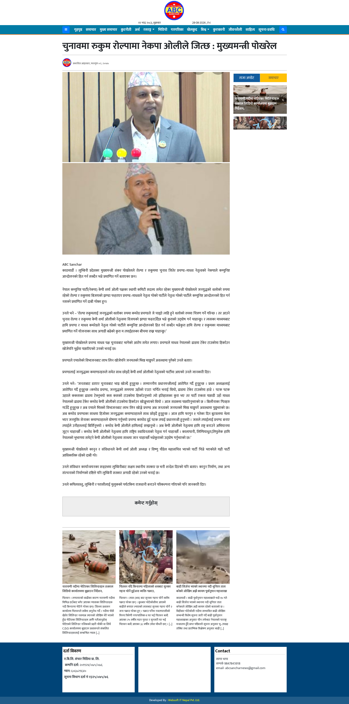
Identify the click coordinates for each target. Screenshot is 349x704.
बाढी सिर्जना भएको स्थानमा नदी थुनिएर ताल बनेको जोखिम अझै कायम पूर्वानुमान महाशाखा (201, 589)
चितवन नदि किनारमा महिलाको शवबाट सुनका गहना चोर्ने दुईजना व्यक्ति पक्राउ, (145, 589)
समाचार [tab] (273, 78)
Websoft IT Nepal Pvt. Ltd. (184, 700)
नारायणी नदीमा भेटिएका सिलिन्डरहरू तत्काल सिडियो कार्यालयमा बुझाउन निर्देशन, (257, 103)
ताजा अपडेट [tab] (246, 78)
